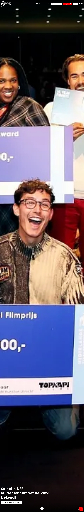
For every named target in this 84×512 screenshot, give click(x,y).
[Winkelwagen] (79, 4)
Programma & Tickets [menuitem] (35, 3)
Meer (46, 3)
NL (74, 4)
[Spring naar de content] (42, 508)
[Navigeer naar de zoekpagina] (82, 4)
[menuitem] (46, 3)
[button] (78, 509)
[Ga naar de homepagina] (6, 4)
